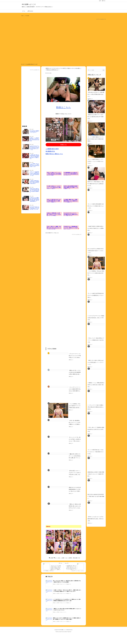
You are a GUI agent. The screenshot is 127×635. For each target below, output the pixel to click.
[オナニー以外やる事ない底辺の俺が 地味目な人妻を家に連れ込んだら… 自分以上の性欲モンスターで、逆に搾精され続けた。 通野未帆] (59, 535)
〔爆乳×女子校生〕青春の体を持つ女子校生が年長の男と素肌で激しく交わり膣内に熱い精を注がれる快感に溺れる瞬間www (34, 190)
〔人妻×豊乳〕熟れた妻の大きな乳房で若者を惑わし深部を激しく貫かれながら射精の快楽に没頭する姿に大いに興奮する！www (34, 156)
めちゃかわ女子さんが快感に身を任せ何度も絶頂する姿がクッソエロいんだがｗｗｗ (34, 131)
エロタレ (58, 557)
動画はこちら (63, 107)
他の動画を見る (50, 151)
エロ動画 (28, 15)
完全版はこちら (63, 144)
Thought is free (69, 631)
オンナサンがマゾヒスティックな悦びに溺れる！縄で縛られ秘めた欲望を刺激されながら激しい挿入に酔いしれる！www (34, 208)
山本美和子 (70, 557)
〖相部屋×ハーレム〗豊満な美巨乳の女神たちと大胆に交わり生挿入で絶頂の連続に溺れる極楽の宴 (34, 139)
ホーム (23, 15)
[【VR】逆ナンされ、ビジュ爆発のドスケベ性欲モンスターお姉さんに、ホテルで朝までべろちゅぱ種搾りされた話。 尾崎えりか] (76, 547)
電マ (79, 557)
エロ (55, 557)
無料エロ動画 (75, 557)
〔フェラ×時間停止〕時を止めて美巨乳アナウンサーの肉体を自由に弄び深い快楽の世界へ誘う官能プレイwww (34, 165)
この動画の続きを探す (52, 149)
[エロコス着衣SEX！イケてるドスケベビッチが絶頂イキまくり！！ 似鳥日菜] (59, 547)
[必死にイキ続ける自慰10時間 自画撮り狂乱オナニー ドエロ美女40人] (76, 535)
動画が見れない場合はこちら (54, 154)
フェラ (66, 557)
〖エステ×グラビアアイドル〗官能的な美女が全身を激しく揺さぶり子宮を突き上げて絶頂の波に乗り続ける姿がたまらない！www (34, 147)
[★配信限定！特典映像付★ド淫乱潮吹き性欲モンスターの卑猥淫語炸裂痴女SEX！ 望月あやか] (68, 535)
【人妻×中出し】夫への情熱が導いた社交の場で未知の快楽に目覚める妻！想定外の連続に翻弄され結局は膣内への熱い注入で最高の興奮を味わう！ (34, 199)
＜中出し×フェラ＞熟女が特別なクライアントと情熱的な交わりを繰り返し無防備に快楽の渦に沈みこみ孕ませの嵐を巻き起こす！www (34, 173)
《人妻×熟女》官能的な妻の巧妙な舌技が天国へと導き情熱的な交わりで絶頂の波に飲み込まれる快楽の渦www (34, 182)
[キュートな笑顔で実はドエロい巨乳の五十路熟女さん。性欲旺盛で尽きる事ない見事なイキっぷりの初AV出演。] (68, 547)
